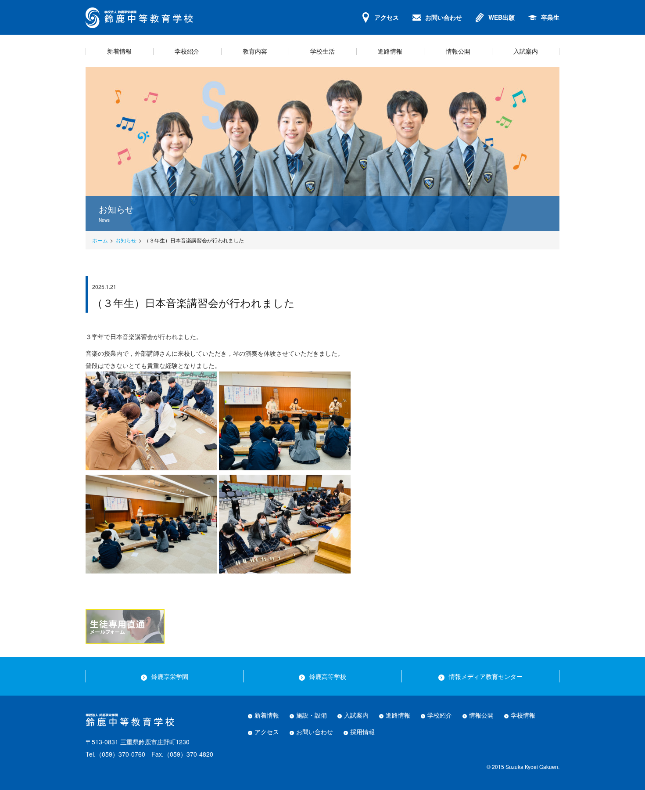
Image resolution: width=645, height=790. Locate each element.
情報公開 (481, 715)
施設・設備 (311, 715)
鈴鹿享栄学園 (169, 676)
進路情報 (398, 715)
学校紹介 (439, 715)
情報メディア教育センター (486, 676)
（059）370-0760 (120, 754)
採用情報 (362, 731)
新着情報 (266, 715)
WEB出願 (501, 17)
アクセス (386, 17)
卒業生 (550, 17)
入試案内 (356, 715)
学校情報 (523, 715)
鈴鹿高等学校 (327, 676)
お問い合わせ (443, 17)
